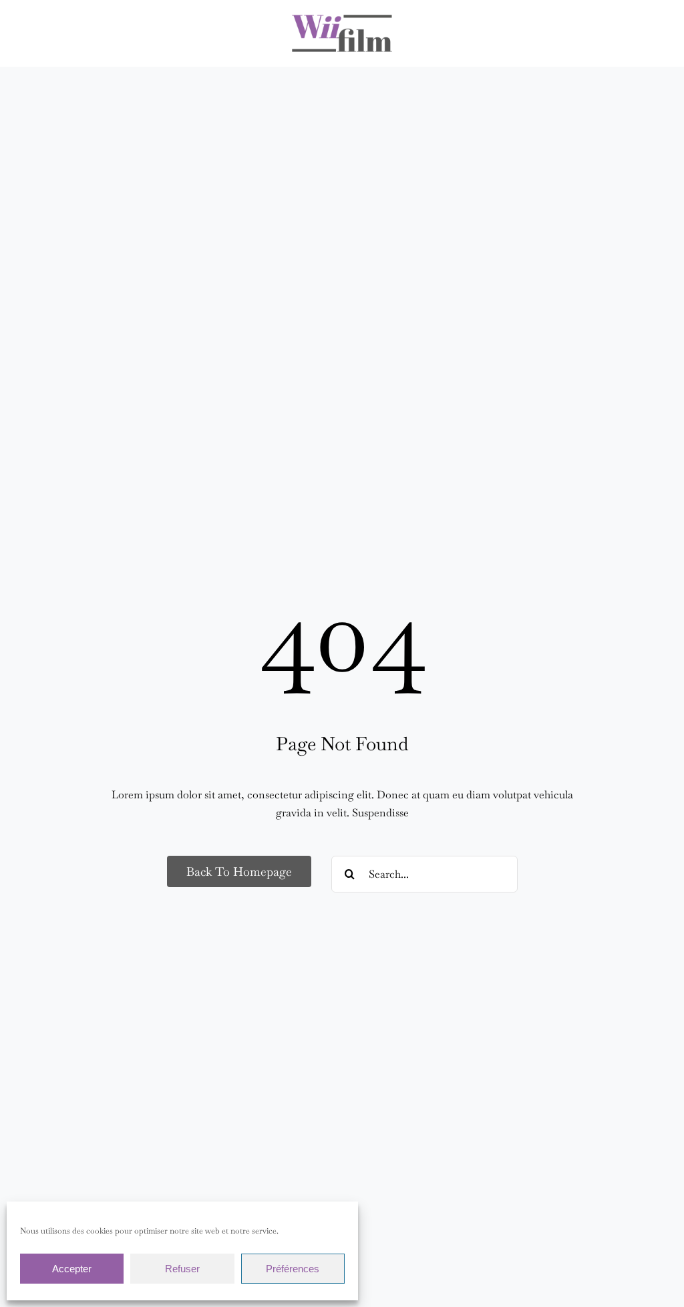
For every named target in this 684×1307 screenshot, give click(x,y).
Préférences (292, 1268)
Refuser (182, 1268)
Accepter (72, 1268)
